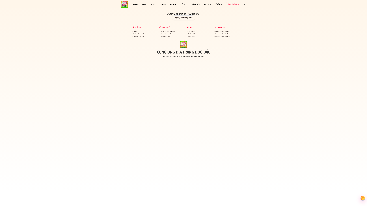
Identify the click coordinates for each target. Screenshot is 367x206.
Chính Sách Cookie (199, 56)
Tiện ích (217, 4)
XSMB (162, 4)
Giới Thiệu (166, 56)
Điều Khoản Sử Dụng (175, 56)
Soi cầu (206, 4)
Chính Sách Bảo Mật (187, 56)
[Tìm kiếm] (245, 4)
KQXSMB (136, 4)
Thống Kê (195, 4)
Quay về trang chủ (183, 18)
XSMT (153, 4)
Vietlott (173, 4)
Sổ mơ (183, 4)
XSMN (144, 4)
